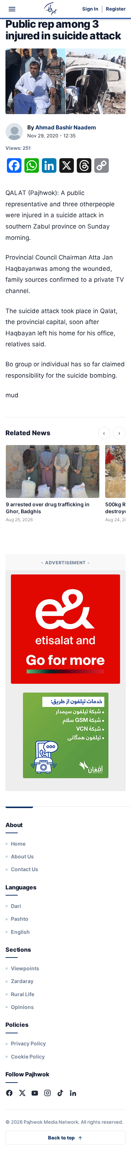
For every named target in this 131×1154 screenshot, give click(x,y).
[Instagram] (47, 1093)
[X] (22, 1093)
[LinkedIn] (73, 1093)
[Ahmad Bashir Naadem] (14, 132)
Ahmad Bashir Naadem (65, 127)
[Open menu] (12, 9)
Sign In (90, 9)
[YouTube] (35, 1093)
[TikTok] (60, 1093)
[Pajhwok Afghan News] (50, 9)
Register (116, 9)
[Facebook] (9, 1093)
